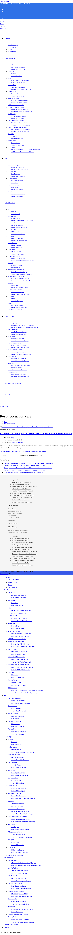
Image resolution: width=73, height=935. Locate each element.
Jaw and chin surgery (18, 834)
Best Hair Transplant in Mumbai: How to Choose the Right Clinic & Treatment (25, 470)
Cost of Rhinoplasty (17, 845)
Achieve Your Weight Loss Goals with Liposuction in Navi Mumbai (36, 433)
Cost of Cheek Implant (18, 791)
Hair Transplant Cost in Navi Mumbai (22, 547)
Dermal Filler (15, 626)
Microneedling (15, 724)
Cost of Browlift (16, 744)
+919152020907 (5, 3)
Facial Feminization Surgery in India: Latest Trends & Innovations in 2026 (24, 472)
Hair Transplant (12, 706)
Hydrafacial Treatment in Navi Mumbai (22, 565)
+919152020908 (13, 3)
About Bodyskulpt (13, 579)
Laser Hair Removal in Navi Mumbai (21, 482)
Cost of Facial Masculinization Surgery (23, 821)
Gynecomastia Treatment (19, 901)
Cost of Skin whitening (18, 654)
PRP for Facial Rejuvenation (16, 657)
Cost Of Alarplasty (17, 806)
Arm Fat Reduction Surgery (19, 870)
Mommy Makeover (13, 917)
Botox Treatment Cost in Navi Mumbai (22, 556)
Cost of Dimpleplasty (17, 783)
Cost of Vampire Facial (18, 685)
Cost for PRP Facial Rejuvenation (21, 662)
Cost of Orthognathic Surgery (20, 829)
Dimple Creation (13, 778)
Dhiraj (12, 437)
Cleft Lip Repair (12, 762)
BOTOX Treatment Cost (18, 613)
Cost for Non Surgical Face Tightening (23, 646)
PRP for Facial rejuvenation (19, 659)
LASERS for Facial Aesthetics (17, 639)
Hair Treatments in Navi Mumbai (20, 549)
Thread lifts (11, 672)
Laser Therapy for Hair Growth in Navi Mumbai (24, 551)
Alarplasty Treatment (17, 803)
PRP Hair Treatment (17, 716)
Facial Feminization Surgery (16, 809)
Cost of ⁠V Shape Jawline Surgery (21, 837)
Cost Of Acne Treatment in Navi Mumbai (23, 560)
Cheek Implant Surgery (18, 788)
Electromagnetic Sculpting (16, 891)
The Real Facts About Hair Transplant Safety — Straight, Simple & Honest (24, 465)
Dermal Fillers (12, 623)
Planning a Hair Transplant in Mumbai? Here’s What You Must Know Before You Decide (28, 468)
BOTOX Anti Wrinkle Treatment (21, 610)
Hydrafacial (11, 600)
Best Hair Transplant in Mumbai (20, 484)
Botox (9, 608)
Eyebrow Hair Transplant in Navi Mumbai (23, 495)
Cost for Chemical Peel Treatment (21, 621)
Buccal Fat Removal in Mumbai (20, 563)
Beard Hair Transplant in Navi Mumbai (22, 491)
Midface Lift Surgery (17, 850)
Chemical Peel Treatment (19, 618)
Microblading (11, 729)
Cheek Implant (12, 785)
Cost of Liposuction (17, 912)
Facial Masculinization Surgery (17, 816)
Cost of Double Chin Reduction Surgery (23, 798)
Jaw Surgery (11, 824)
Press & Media (12, 587)
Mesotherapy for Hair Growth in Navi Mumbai (24, 554)
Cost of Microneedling (18, 726)
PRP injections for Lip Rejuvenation (18, 664)
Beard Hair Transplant (14, 698)
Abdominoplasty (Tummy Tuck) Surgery (23, 863)
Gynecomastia (12, 899)
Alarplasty (11, 801)
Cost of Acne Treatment (18, 597)
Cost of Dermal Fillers (18, 628)
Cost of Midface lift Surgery (19, 852)
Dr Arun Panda (12, 582)
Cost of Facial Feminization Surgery (22, 814)
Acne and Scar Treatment (19, 595)
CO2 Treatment (12, 688)
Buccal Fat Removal (14, 755)
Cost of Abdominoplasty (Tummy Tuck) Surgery (26, 865)
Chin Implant (11, 770)
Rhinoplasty (11, 839)
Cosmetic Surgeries (17, 442)
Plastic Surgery (8, 858)
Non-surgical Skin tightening (16, 641)
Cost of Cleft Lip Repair (18, 767)
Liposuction (11, 906)
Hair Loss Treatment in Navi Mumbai (22, 502)
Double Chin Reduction (15, 793)
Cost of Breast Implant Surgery (21, 881)
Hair (5, 695)
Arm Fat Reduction (13, 868)
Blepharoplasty (12, 747)
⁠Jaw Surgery (15, 827)
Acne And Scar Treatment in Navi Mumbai (23, 558)
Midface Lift (11, 847)
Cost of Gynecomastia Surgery (21, 904)
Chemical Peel (12, 615)
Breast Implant (12, 876)
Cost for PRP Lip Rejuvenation (20, 670)
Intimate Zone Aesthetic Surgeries (18, 914)
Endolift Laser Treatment (15, 855)
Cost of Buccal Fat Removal (20, 760)
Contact (10, 523)
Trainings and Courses (11, 924)
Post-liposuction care (9, 423)
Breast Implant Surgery (18, 878)
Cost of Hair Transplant (18, 711)
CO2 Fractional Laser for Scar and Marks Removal (27, 690)
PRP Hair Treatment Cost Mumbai (21, 489)
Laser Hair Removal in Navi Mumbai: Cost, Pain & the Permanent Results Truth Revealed (28, 463)
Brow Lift (10, 739)
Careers (15, 523)
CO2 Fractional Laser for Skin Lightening (23, 693)
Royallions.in (4, 574)
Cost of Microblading (17, 734)
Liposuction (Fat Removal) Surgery (22, 909)
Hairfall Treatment (13, 713)
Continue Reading (23, 451)
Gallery (10, 585)
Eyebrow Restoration (14, 721)
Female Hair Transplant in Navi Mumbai (22, 497)
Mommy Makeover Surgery (20, 919)
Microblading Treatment (18, 731)
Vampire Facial (12, 680)
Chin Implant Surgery (18, 773)
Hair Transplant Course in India (20, 538)
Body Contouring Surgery (15, 883)
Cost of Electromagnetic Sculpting (21, 896)
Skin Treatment (8, 590)
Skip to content (5, 1)
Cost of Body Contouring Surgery (21, 888)
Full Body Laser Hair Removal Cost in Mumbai (24, 486)
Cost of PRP (15, 718)
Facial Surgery (8, 737)
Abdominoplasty (13, 860)
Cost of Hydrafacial (17, 605)
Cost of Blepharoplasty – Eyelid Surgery (23, 752)
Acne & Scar (11, 592)
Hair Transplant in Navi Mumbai (20, 545)
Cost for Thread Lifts (17, 677)
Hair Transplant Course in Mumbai (21, 540)
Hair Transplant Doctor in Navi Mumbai (22, 542)
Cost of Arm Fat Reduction (19, 873)
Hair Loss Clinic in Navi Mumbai (20, 500)
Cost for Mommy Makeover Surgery (22, 922)
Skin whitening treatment (19, 652)
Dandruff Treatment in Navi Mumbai (21, 493)
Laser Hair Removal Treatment (21, 634)
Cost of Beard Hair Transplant (20, 703)
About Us (7, 577)
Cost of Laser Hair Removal (20, 636)
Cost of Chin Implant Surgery (20, 775)
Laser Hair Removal (14, 631)
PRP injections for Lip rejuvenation (22, 667)
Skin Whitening (12, 649)
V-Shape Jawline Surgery (15, 832)
